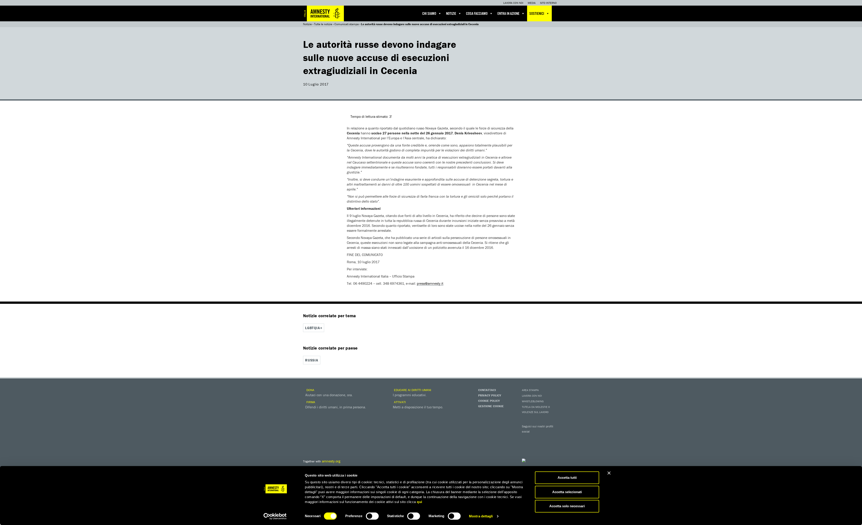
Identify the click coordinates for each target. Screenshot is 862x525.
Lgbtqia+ (313, 328)
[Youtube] (544, 438)
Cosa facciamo (477, 13)
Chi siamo (429, 13)
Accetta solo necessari (567, 506)
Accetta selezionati (567, 492)
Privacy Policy (489, 395)
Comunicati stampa (346, 24)
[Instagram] (553, 438)
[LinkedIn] (526, 445)
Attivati (399, 402)
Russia (311, 360)
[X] (535, 438)
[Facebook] (526, 438)
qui (419, 502)
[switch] (372, 516)
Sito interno (548, 2)
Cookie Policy (489, 401)
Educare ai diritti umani (412, 390)
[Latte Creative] (533, 460)
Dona (310, 390)
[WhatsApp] (535, 445)
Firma (310, 402)
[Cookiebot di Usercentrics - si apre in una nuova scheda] (275, 516)
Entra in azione (508, 13)
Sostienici (536, 13)
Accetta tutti (567, 477)
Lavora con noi (513, 2)
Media (532, 2)
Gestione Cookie (491, 406)
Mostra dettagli (481, 516)
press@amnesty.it (430, 283)
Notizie (451, 13)
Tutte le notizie (323, 24)
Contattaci (487, 390)
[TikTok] (544, 445)
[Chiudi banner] (609, 473)
